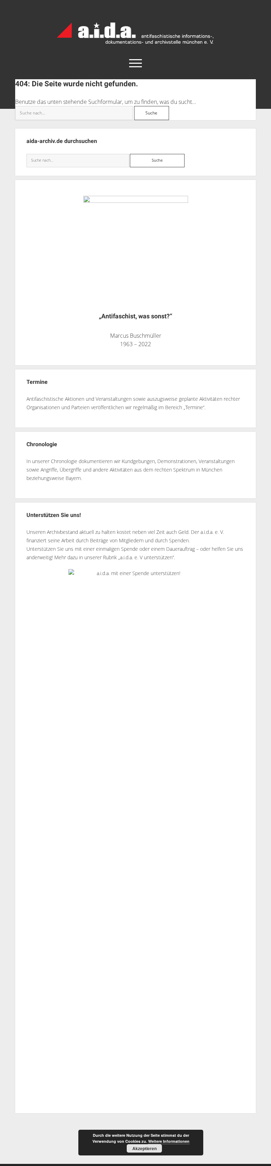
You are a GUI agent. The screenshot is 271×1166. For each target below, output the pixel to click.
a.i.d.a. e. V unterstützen (146, 557)
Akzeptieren (144, 1148)
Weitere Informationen (168, 1141)
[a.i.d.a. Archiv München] (135, 45)
